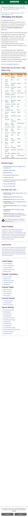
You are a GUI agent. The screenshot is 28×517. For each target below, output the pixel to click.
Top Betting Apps (7, 311)
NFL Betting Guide (7, 302)
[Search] (26, 2)
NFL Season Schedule (8, 300)
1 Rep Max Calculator (8, 282)
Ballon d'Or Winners (7, 289)
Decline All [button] (7, 514)
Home (2, 13)
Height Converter (7, 278)
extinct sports (8, 250)
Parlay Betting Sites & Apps (9, 319)
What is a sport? (15, 252)
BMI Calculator (6, 284)
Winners (22, 13)
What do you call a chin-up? (17, 199)
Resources (17, 13)
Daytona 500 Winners (8, 263)
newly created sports (17, 250)
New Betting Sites (7, 325)
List (9, 13)
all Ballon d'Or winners (13, 64)
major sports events (19, 253)
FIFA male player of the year (15, 179)
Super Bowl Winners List (17, 197)
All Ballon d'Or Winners (14, 216)
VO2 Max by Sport (7, 271)
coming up (12, 234)
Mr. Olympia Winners (7, 267)
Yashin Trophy (11, 170)
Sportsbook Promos (7, 313)
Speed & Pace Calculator (8, 280)
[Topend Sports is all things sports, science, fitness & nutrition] (14, 2)
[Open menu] (2, 2)
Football (12, 13)
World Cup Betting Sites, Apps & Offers (11, 329)
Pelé (25, 59)
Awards (2, 14)
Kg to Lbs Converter (7, 276)
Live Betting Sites (7, 321)
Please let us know (9, 221)
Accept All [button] (20, 514)
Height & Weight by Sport (8, 269)
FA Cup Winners (6, 295)
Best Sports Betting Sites (8, 309)
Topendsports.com (16, 7)
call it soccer (11, 229)
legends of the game (6, 235)
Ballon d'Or (7, 14)
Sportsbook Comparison (8, 331)
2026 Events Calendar (8, 304)
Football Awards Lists (9, 177)
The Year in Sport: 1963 (9, 186)
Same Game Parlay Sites (8, 317)
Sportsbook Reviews (7, 333)
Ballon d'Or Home (8, 172)
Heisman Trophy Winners (8, 265)
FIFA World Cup (19, 232)
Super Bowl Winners (7, 293)
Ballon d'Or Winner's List (12, 175)
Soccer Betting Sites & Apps (9, 327)
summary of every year (8, 255)
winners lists (7, 253)
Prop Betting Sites (7, 315)
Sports (6, 13)
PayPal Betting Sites (7, 323)
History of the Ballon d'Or (9, 183)
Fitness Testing (10, 238)
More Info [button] (14, 510)
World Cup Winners (7, 291)
